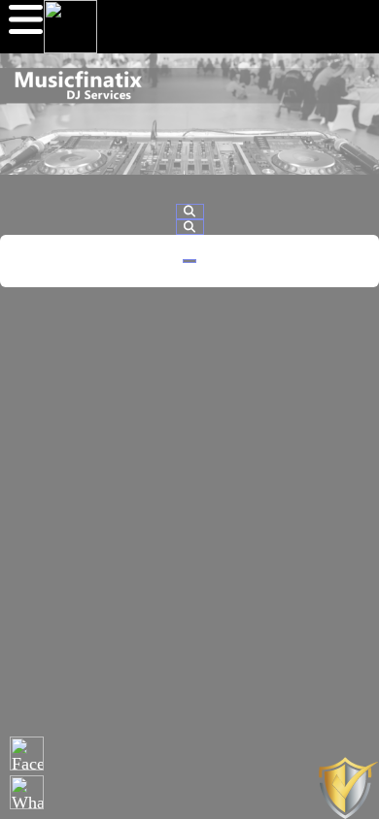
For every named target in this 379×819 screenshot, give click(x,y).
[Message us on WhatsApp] (27, 792)
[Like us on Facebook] (27, 753)
